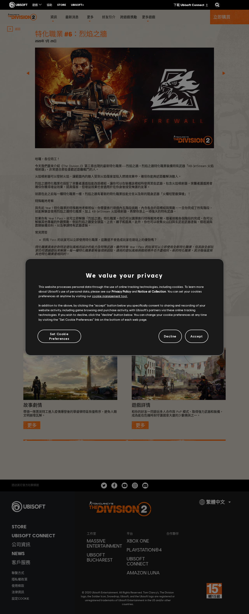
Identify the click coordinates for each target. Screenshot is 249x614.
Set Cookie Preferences (59, 336)
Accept (196, 336)
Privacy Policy (121, 291)
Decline (170, 336)
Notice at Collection (152, 291)
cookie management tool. (110, 296)
